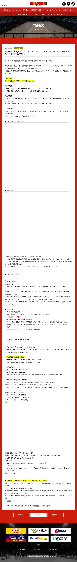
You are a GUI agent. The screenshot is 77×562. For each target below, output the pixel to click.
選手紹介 (25, 10)
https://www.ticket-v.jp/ (32, 329)
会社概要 (23, 550)
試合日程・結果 (36, 10)
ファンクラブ (48, 10)
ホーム (4, 14)
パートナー (37, 550)
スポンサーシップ (68, 10)
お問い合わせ (53, 550)
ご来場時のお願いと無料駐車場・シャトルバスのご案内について (26, 481)
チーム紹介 (16, 10)
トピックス (6, 10)
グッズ (58, 10)
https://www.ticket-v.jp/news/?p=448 (20, 319)
